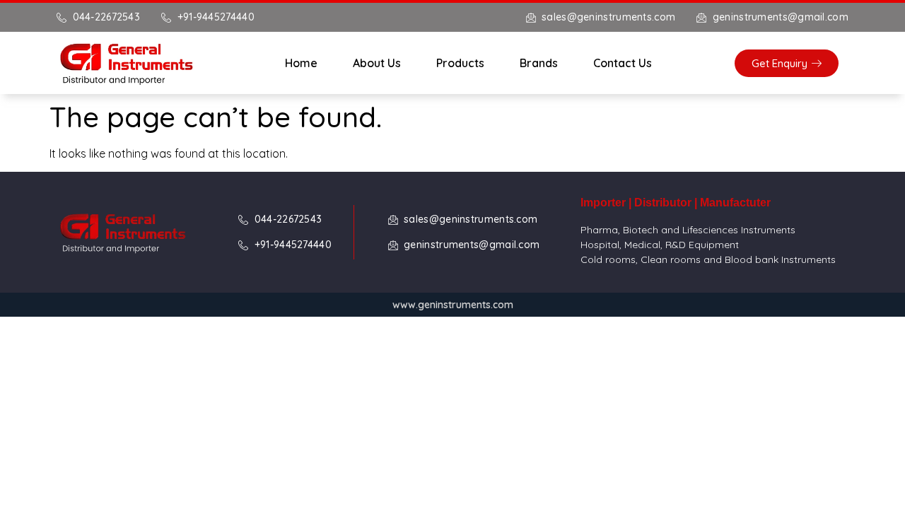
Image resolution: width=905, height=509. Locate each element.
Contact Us (622, 63)
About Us (377, 63)
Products (460, 63)
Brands (539, 63)
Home (301, 63)
